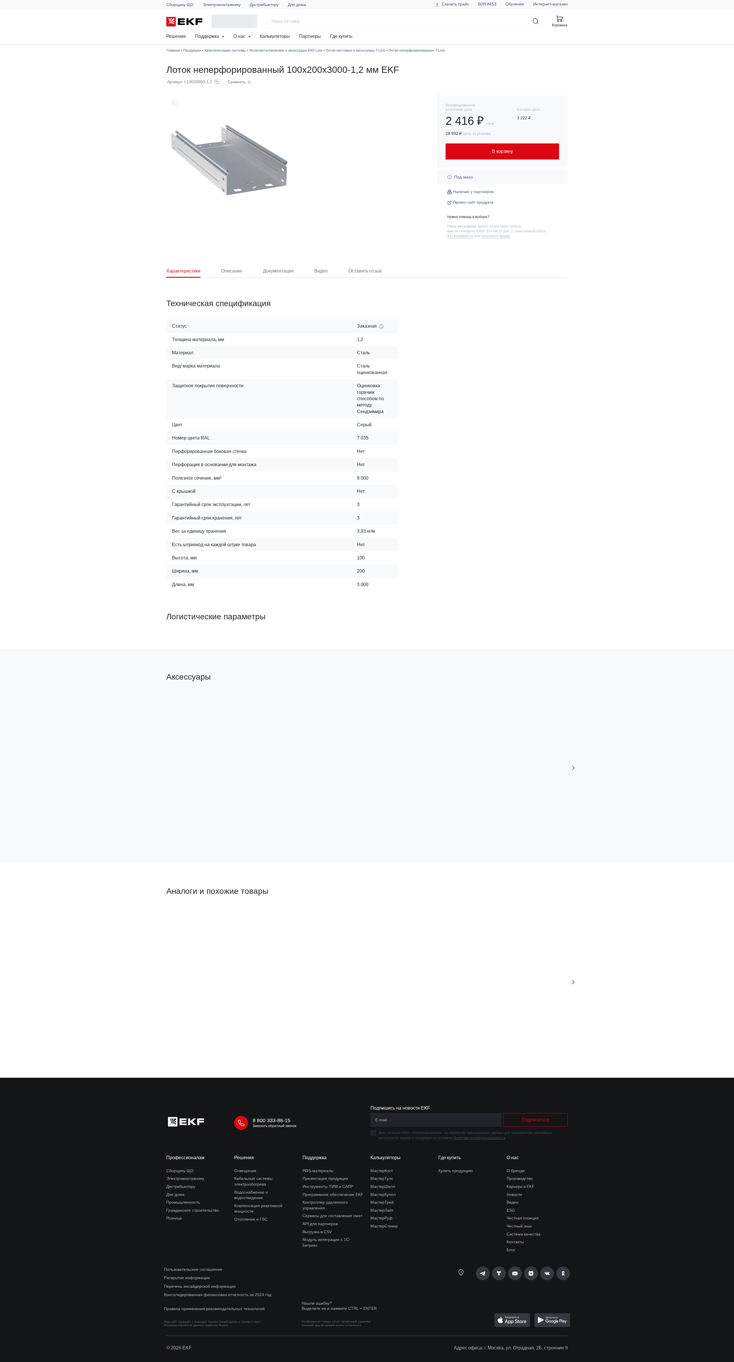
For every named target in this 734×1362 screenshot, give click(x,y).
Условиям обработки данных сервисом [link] (191, 1325)
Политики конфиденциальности (479, 1138)
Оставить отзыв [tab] (365, 270)
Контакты (515, 1242)
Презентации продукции (325, 1178)
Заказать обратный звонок (274, 1126)
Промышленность (183, 1202)
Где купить (341, 36)
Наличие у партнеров (473, 191)
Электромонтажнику (222, 4)
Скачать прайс (455, 4)
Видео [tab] (321, 270)
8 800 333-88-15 (271, 1120)
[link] (483, 1273)
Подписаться (535, 1119)
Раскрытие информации (187, 1277)
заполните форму (495, 236)
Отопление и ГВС (251, 1219)
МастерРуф (381, 1218)
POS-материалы (317, 1170)
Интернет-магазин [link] (550, 4)
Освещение (245, 1170)
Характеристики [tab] (183, 270)
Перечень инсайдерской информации (200, 1286)
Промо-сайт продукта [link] (473, 202)
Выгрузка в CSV (317, 1231)
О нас (240, 36)
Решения (176, 36)
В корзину (199, 826)
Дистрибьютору (264, 4)
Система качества (523, 1234)
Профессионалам (185, 1157)
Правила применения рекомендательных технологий (214, 1308)
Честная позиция (523, 1218)
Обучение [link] (514, 4)
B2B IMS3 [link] (487, 4)
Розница (174, 1218)
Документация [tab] (278, 270)
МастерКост (381, 1170)
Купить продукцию (455, 1170)
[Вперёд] (573, 767)
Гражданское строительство (192, 1210)
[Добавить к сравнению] (250, 826)
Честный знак (519, 1226)
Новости (514, 1194)
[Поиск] (535, 21)
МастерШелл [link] (382, 1186)
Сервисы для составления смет (332, 1215)
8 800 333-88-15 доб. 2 (494, 231)
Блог (511, 1250)
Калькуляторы (275, 36)
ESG (511, 1210)
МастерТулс (381, 1178)
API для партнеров (320, 1223)
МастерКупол (383, 1194)
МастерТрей (382, 1202)
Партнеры (310, 36)
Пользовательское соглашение (193, 1269)
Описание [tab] (231, 270)
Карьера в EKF (520, 1186)
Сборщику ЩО (180, 4)
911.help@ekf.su (460, 236)
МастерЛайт (381, 1210)
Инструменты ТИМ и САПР (327, 1186)
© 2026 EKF (179, 1347)
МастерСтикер (384, 1226)
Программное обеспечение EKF (332, 1194)
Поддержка (207, 36)
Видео (512, 1202)
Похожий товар (187, 918)
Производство (520, 1178)
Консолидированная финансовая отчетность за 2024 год (217, 1294)
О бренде (516, 1170)
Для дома (297, 4)
